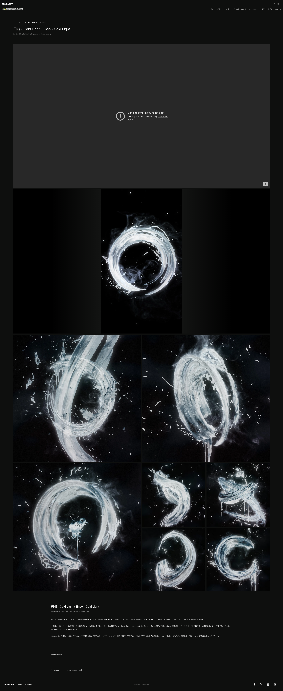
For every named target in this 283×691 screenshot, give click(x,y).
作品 (227, 9)
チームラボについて (240, 9)
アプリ (270, 9)
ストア (263, 9)
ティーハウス (253, 9)
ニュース (278, 9)
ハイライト (219, 9)
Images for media (56, 654)
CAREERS (28, 684)
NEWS (20, 684)
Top (212, 9)
